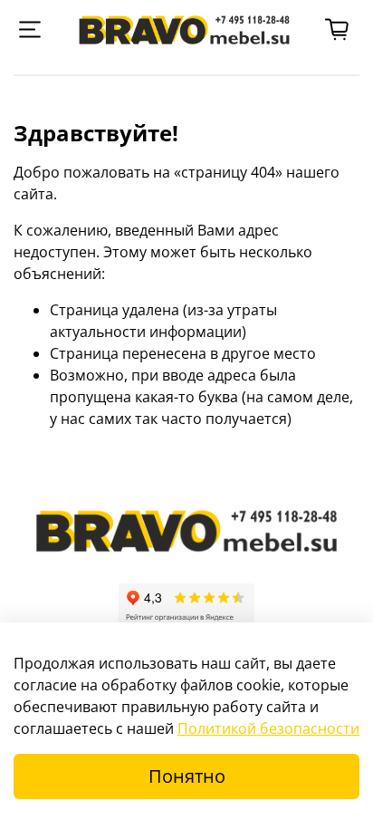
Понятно (186, 776)
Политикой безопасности (268, 728)
